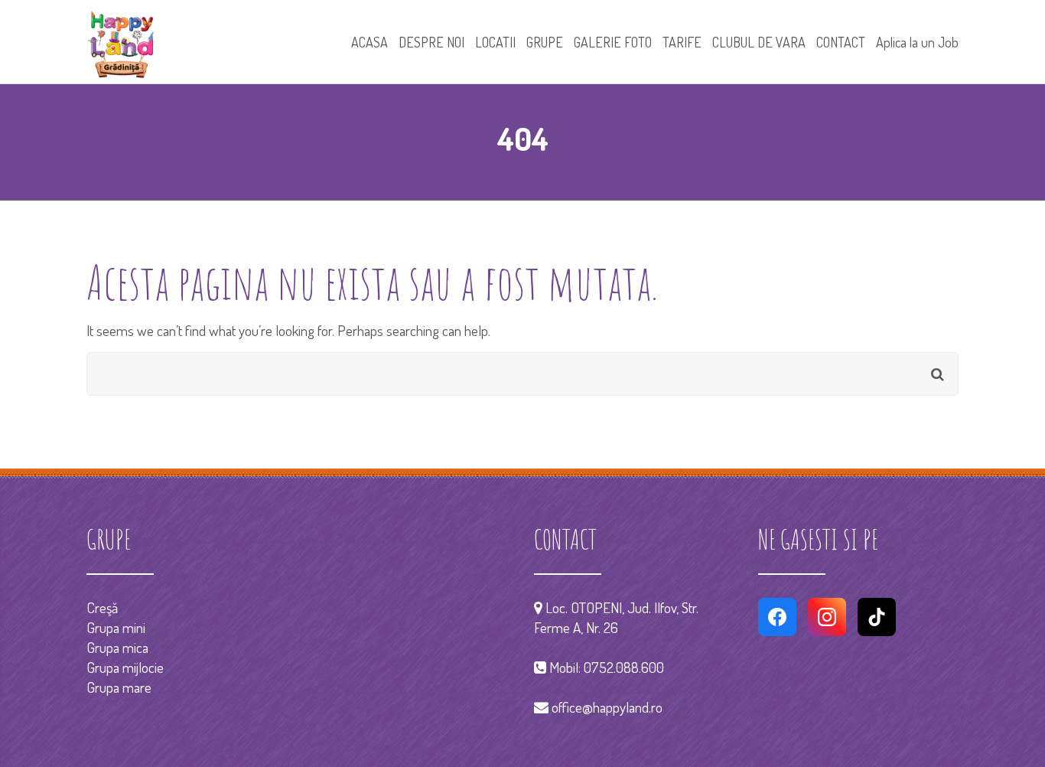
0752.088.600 (624, 667)
